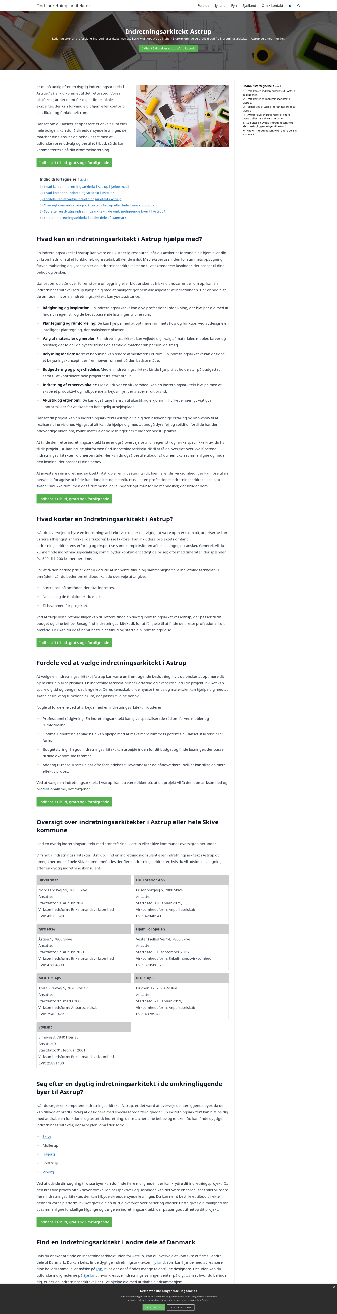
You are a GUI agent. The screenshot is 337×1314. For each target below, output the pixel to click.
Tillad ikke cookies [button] (180, 1307)
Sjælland (249, 5)
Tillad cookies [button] (154, 1307)
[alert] (168, 1299)
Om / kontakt (272, 5)
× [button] (334, 1287)
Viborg (48, 1172)
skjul (83, 179)
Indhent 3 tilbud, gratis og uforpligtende (168, 48)
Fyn (234, 5)
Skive (47, 1136)
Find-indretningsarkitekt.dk (64, 5)
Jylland (220, 5)
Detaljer (205, 1300)
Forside (203, 5)
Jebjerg (49, 1154)
